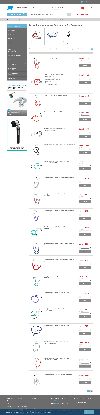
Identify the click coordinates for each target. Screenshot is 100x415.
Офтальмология (12, 59)
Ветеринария (12, 30)
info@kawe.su (57, 403)
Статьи (34, 398)
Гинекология (12, 34)
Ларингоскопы (12, 46)
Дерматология (12, 38)
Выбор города (62, 2)
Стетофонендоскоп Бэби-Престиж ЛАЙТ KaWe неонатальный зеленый (56, 161)
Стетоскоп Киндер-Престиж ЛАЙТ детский (55, 111)
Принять (89, 412)
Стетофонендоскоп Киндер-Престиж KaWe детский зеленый (58, 276)
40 (80, 49)
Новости (20, 398)
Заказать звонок (58, 10)
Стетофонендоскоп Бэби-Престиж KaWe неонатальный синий (59, 244)
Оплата (29, 2)
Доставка (21, 2)
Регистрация (90, 1)
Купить (85, 65)
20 (78, 49)
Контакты (53, 2)
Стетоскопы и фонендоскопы (12, 68)
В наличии (61, 49)
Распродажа (11, 78)
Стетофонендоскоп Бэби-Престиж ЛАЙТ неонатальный (59, 144)
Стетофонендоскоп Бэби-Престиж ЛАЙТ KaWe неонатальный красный (56, 359)
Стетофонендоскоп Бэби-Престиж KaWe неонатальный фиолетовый (59, 211)
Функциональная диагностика (13, 74)
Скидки (36, 2)
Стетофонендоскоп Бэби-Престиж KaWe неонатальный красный (59, 260)
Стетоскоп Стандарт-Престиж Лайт (53, 74)
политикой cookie (46, 412)
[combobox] (45, 49)
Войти (84, 1)
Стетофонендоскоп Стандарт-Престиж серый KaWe (58, 374)
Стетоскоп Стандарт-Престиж (52, 58)
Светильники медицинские (12, 63)
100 (82, 49)
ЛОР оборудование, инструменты (14, 50)
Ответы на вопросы (23, 406)
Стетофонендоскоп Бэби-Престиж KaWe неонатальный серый (59, 178)
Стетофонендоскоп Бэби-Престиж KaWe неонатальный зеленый (59, 227)
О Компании (12, 2)
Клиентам (43, 2)
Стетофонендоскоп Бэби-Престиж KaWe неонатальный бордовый (59, 194)
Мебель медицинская (14, 55)
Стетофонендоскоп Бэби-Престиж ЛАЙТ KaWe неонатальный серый (56, 342)
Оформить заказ (83, 14)
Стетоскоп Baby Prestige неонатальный (54, 128)
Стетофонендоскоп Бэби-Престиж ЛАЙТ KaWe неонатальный (56, 309)
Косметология (12, 42)
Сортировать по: (38, 49)
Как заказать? (21, 403)
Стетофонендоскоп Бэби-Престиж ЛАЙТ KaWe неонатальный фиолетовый (56, 293)
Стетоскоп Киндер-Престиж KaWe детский (55, 95)
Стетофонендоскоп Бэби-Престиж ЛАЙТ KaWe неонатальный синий (56, 326)
